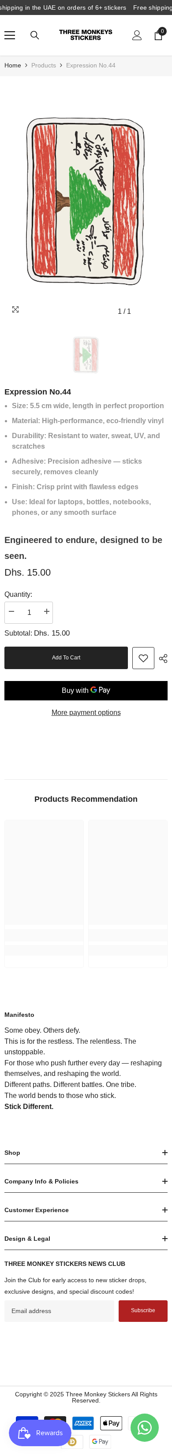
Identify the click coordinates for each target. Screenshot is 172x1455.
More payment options (86, 712)
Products (43, 65)
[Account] (137, 35)
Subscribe (143, 1310)
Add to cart (66, 658)
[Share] (161, 658)
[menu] (9, 35)
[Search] (35, 35)
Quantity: (18, 594)
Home (12, 65)
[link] (143, 658)
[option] (86, 200)
